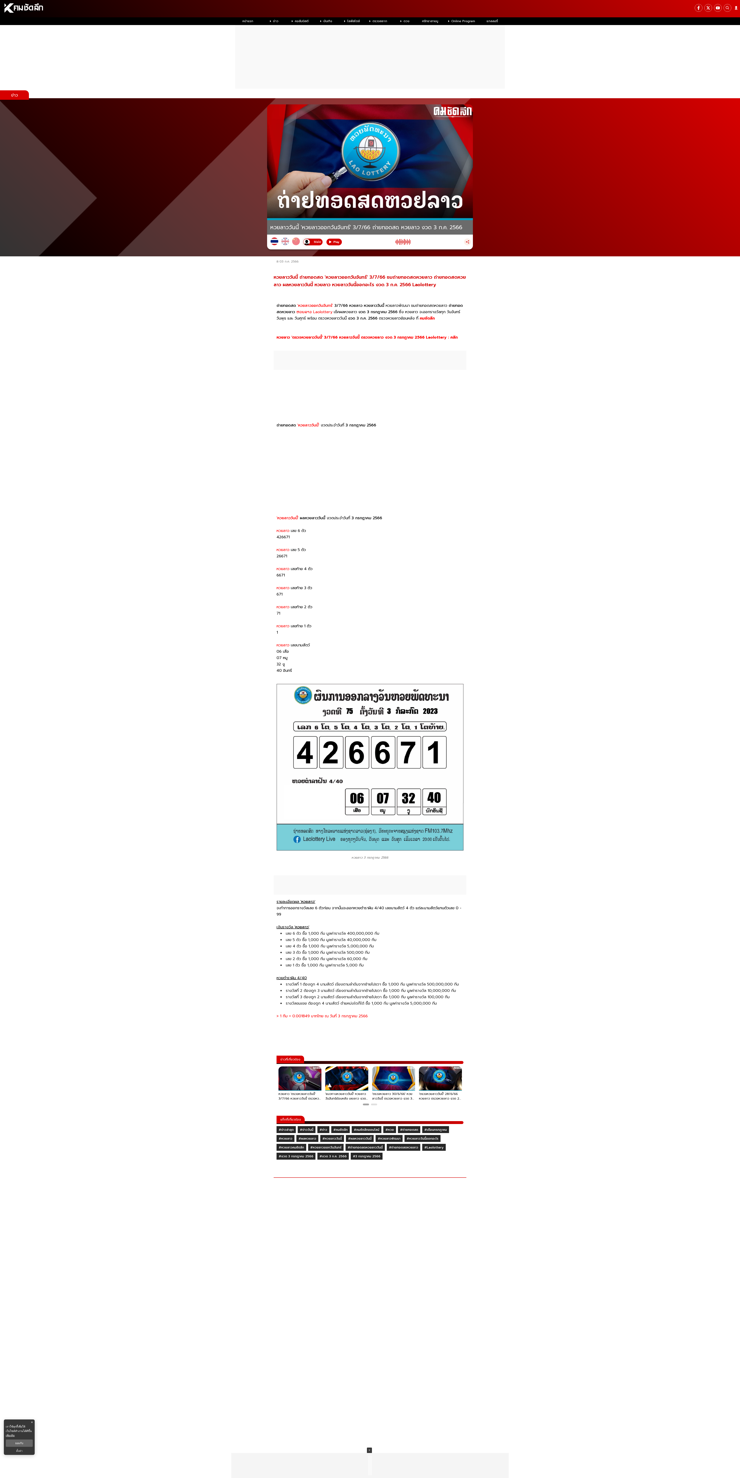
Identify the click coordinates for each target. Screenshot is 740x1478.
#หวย (389, 1129)
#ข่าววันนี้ (306, 1129)
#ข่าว (323, 1129)
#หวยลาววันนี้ (332, 1138)
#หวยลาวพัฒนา (389, 1138)
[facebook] (698, 8)
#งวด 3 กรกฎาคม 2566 (296, 1156)
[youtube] (718, 8)
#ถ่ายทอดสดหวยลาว (403, 1147)
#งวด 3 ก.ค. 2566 (333, 1156)
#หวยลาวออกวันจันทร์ (325, 1147)
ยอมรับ (19, 1443)
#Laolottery (434, 1147)
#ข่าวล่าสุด (286, 1129)
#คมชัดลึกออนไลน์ (366, 1129)
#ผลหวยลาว (307, 1138)
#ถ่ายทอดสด (409, 1129)
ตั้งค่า (19, 1450)
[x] (708, 8)
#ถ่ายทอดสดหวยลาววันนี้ (365, 1147)
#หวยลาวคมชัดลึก (291, 1147)
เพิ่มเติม (10, 1435)
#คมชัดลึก (340, 1129)
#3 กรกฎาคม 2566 (366, 1156)
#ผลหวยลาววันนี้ (360, 1138)
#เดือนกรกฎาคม (435, 1129)
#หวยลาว (285, 1138)
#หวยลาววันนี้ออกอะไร (422, 1138)
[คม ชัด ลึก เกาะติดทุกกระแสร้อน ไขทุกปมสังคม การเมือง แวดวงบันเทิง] (370, 8)
